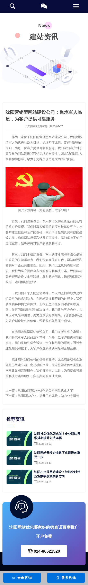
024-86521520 (46, 551)
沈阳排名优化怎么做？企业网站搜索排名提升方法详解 (57, 436)
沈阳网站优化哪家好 (36, 126)
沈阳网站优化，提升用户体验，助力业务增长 (48, 395)
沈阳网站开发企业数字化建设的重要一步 (57, 455)
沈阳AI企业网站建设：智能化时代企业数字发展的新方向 (57, 474)
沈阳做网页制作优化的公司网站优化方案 (45, 390)
